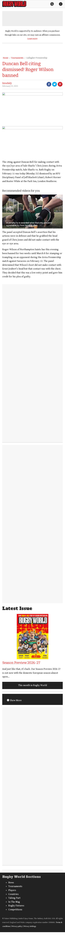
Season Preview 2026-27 (21, 663)
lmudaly (7, 83)
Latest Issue (17, 608)
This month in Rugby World (32, 685)
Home (5, 58)
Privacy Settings (30, 926)
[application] (32, 211)
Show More (15, 700)
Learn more (32, 39)
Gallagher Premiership (36, 58)
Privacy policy (17, 926)
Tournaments (17, 58)
